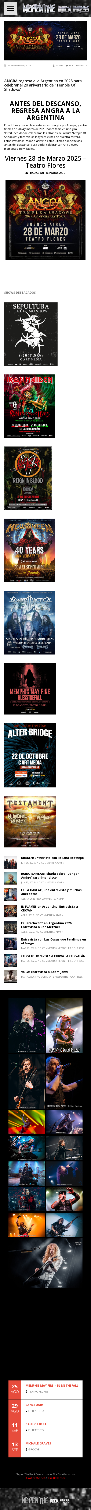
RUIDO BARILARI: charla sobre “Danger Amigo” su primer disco (50, 875)
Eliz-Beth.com (56, 1478)
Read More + (75, 1395)
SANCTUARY (35, 1405)
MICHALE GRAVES (38, 1443)
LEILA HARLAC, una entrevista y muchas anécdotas (51, 892)
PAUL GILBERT (36, 1424)
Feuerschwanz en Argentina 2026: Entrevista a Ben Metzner (46, 925)
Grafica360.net (35, 1478)
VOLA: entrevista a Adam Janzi (44, 972)
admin (59, 65)
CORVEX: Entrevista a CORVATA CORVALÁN (53, 956)
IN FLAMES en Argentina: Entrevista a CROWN (49, 908)
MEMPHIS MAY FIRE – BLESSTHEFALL (52, 1385)
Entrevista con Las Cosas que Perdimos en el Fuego (53, 941)
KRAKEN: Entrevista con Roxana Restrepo (52, 858)
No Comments (78, 65)
